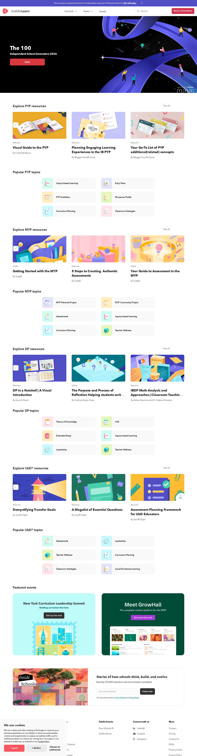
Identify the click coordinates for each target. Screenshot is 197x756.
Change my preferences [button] (54, 748)
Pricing (172, 733)
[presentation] (15, 125)
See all (166, 105)
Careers (172, 728)
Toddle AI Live (105, 733)
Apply (27, 62)
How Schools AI (106, 728)
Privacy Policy (134, 697)
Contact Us (174, 739)
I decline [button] (36, 748)
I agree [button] (14, 748)
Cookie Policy (43, 741)
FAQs (171, 744)
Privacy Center (175, 749)
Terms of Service (120, 697)
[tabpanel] (98, 69)
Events (104, 12)
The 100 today (129, 3)
